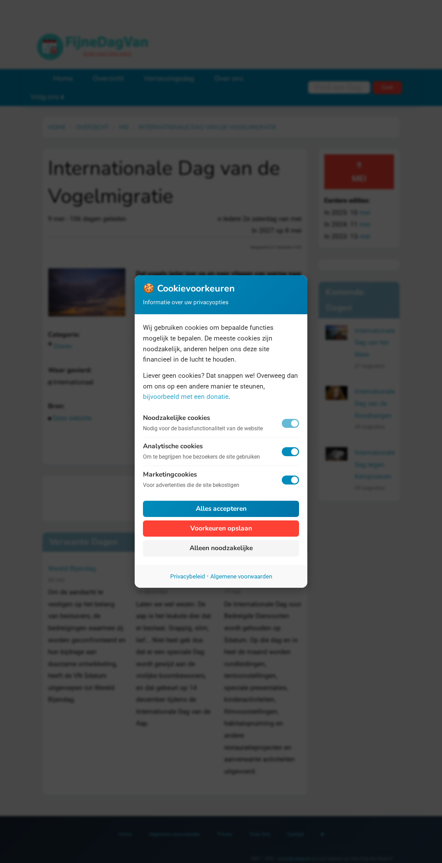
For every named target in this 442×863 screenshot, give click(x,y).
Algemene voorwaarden (241, 576)
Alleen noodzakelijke (221, 548)
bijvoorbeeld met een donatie (186, 397)
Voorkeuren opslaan (221, 528)
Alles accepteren (221, 508)
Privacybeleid (187, 576)
